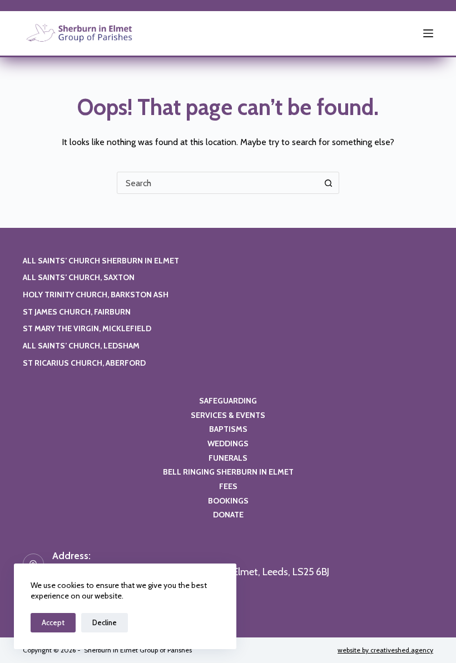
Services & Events (228, 415)
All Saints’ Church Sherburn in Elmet (101, 261)
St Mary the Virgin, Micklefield (87, 328)
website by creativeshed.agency (385, 650)
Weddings (228, 443)
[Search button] (328, 182)
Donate (228, 515)
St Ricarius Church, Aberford (84, 363)
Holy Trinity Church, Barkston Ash (95, 295)
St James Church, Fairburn (77, 312)
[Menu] (428, 33)
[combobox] (217, 183)
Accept (53, 622)
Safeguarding (228, 401)
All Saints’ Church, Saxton (79, 277)
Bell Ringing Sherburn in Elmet (228, 472)
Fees (228, 486)
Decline (104, 622)
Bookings (228, 501)
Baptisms (228, 429)
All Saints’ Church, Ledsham (81, 346)
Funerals (228, 458)
